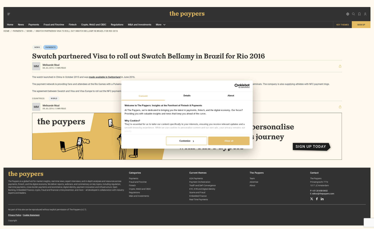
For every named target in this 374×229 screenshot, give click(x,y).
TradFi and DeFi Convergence (202, 185)
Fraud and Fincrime (54, 24)
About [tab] (231, 95)
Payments (33, 24)
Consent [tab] (143, 96)
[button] (340, 66)
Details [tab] (187, 95)
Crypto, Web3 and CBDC (93, 24)
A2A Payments (196, 178)
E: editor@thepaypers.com (322, 193)
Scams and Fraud (197, 192)
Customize (185, 141)
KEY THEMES (342, 25)
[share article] (340, 66)
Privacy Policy (14, 215)
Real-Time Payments (198, 199)
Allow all (228, 141)
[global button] (347, 14)
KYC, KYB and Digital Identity (202, 189)
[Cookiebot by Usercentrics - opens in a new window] (237, 86)
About (252, 185)
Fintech (73, 24)
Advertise (254, 182)
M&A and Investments (139, 24)
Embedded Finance (198, 196)
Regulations (117, 24)
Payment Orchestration (199, 182)
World (54, 98)
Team (252, 178)
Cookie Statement (31, 215)
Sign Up (361, 25)
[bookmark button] (359, 14)
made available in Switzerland (105, 77)
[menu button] (9, 14)
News (21, 24)
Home (10, 24)
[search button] (353, 14)
